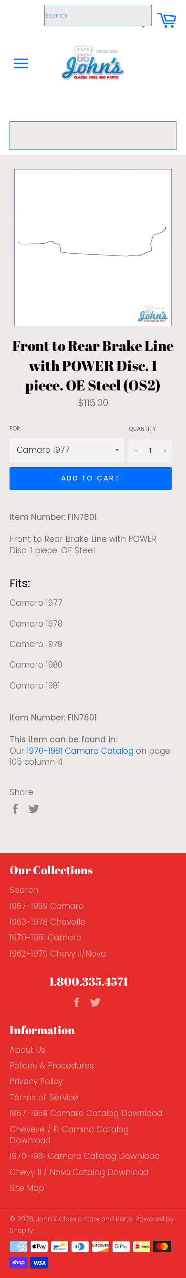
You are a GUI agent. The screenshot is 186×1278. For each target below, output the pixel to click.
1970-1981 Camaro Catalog (80, 751)
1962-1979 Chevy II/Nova (58, 953)
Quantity (142, 429)
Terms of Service (44, 1097)
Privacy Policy (36, 1081)
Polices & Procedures (52, 1065)
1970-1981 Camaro (46, 937)
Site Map (27, 1188)
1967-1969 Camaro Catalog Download (86, 1113)
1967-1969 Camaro (47, 906)
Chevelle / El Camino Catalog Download (69, 1135)
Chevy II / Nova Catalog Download (79, 1172)
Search (24, 890)
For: (15, 428)
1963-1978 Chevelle (47, 922)
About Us (27, 1050)
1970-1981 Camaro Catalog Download (85, 1156)
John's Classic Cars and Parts (84, 1219)
